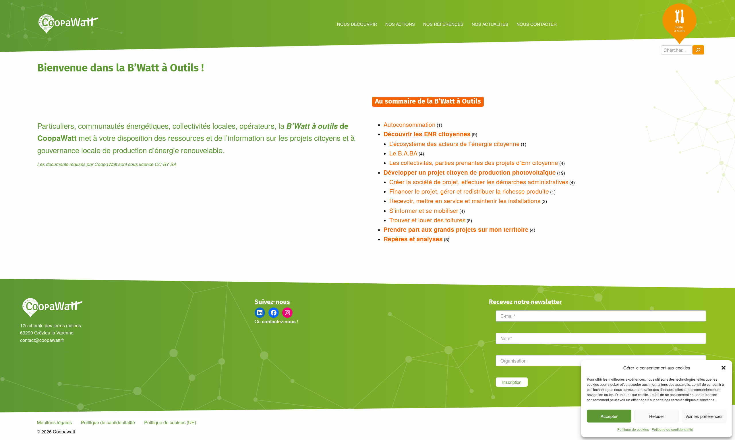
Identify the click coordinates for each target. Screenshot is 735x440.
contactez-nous (279, 321)
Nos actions (400, 24)
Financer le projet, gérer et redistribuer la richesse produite (469, 191)
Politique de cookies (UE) (170, 422)
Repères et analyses (413, 239)
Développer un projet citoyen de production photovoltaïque (470, 172)
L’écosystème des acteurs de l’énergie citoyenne (454, 143)
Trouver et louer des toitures (427, 219)
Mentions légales (54, 422)
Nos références (443, 24)
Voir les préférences (704, 416)
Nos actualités (490, 24)
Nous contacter (537, 24)
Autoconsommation (410, 124)
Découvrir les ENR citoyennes (427, 134)
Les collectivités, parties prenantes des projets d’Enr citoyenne (473, 162)
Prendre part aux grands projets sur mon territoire (456, 229)
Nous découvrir (357, 24)
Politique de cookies (633, 429)
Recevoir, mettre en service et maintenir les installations (464, 200)
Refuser (656, 416)
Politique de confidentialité (672, 429)
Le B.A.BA (403, 153)
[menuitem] (357, 23)
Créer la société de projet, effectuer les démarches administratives (478, 181)
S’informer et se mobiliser (423, 210)
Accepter (609, 416)
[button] (723, 368)
